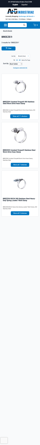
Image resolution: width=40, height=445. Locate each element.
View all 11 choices (20, 116)
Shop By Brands (7, 31)
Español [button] (24, 5)
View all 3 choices (20, 213)
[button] (23, 56)
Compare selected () (20, 68)
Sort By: (6, 64)
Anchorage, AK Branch (26, 16)
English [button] (15, 5)
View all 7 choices (20, 165)
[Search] (24, 25)
